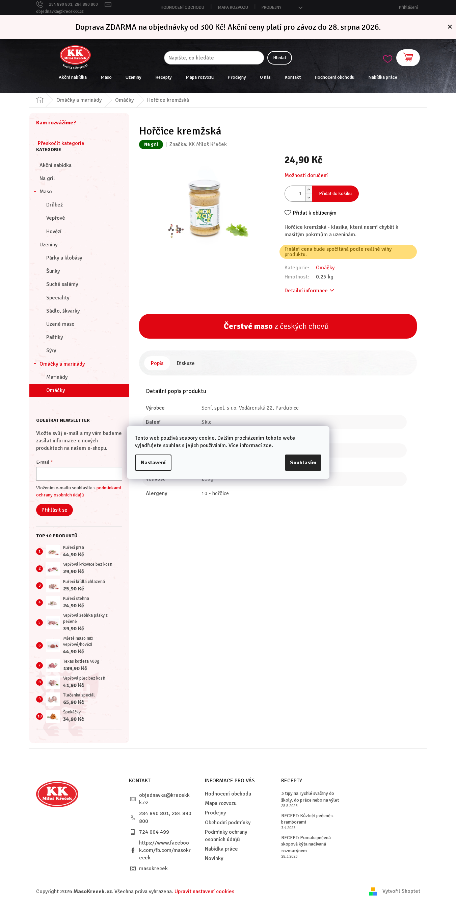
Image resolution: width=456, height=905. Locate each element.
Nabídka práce (221, 849)
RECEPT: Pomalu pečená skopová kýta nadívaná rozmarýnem (306, 844)
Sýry (51, 350)
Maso (45, 191)
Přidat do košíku (335, 193)
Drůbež (54, 204)
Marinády (57, 377)
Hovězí (53, 231)
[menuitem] (72, 77)
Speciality (57, 297)
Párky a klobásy (64, 257)
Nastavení (153, 462)
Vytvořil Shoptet (401, 891)
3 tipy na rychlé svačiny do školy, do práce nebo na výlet (310, 796)
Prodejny (271, 7)
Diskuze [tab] (186, 363)
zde (267, 445)
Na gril (47, 178)
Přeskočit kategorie (61, 143)
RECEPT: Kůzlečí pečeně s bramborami (307, 819)
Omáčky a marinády (62, 364)
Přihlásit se (55, 510)
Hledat (279, 57)
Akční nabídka (55, 165)
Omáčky (55, 390)
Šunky (53, 271)
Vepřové (55, 218)
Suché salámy (62, 284)
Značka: (198, 144)
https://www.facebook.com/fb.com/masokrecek (165, 850)
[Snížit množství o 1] (308, 197)
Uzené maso (60, 324)
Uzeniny (48, 244)
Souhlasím (303, 462)
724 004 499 (154, 832)
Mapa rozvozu (233, 7)
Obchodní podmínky (227, 822)
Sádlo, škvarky (63, 311)
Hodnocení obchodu (182, 7)
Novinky (214, 858)
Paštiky (54, 337)
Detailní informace (306, 290)
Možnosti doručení (306, 175)
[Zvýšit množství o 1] (308, 190)
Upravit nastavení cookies (204, 891)
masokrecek (153, 868)
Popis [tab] (157, 363)
